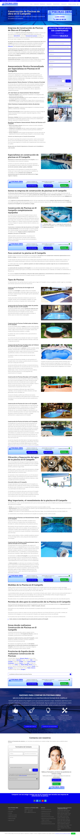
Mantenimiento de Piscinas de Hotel (48, 823)
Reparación (49, 4)
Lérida (16, 664)
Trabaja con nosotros (72, 4)
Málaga (26, 664)
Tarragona (10, 667)
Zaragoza (23, 669)
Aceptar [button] (73, 833)
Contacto (10, 813)
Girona (29, 661)
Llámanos (10, 46)
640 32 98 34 (17, 36)
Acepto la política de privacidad (55, 78)
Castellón (10, 661)
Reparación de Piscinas (46, 813)
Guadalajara (11, 663)
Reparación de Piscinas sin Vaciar (48, 816)
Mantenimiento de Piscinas (47, 821)
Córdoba (21, 661)
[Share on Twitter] (37, 801)
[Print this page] (45, 801)
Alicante (22, 658)
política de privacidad (23, 775)
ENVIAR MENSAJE (32, 185)
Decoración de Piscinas (46, 814)
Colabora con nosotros (13, 814)
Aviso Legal (11, 811)
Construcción (36, 4)
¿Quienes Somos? (12, 809)
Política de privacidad (13, 816)
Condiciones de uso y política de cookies (63, 833)
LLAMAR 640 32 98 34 (30, 726)
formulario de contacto (31, 36)
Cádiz (31, 660)
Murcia (30, 664)
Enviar (68, 81)
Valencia (33, 667)
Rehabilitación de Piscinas (46, 811)
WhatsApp (63, 185)
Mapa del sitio (11, 820)
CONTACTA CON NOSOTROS (50, 726)
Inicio (31, 4)
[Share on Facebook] (34, 801)
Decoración (63, 4)
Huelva (21, 663)
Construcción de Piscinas (46, 809)
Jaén (28, 663)
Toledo (28, 667)
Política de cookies (12, 818)
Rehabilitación (42, 4)
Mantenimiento (56, 4)
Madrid (22, 664)
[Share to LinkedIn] (40, 801)
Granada (33, 661)
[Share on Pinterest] (43, 801)
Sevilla (33, 666)
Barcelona (19, 660)
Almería (27, 658)
